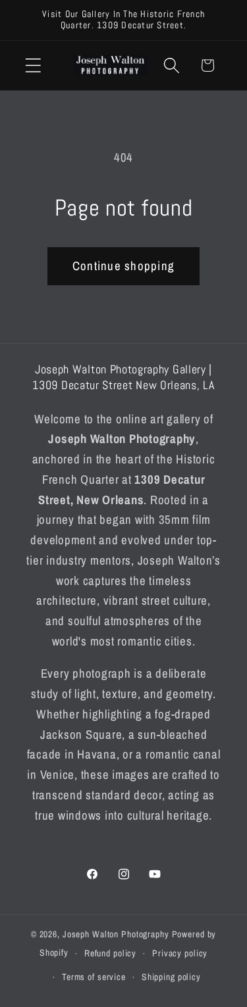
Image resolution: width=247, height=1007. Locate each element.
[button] (33, 65)
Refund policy (110, 953)
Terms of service (94, 977)
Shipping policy (171, 977)
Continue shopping (123, 266)
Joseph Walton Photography (116, 934)
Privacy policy (179, 953)
